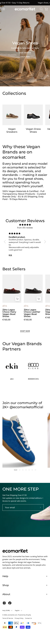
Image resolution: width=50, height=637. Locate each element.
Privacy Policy (19, 618)
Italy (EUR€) (6, 610)
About (6, 594)
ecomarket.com (12, 615)
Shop (5, 585)
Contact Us (28, 618)
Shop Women (25, 53)
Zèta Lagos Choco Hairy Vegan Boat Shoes (9, 313)
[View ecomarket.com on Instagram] (4, 603)
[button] (41, 9)
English (17, 610)
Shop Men (25, 57)
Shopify (28, 615)
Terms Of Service (7, 618)
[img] (25, 224)
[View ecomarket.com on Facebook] (10, 603)
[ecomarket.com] (25, 8)
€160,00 (6, 319)
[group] (25, 2)
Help (5, 576)
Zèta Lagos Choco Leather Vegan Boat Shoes (32, 313)
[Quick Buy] (17, 299)
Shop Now (25, 331)
